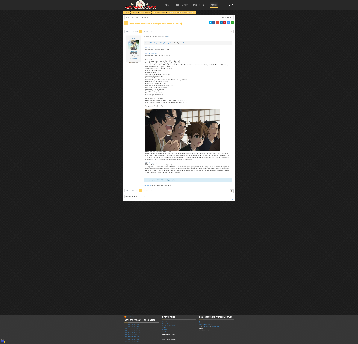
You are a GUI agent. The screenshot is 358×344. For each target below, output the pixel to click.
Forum (214, 5)
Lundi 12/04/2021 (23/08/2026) (132, 336)
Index (127, 17)
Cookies (164, 327)
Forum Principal (206, 326)
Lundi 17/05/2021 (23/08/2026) (132, 334)
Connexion (147, 185)
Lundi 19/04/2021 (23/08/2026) (132, 328)
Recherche (145, 17)
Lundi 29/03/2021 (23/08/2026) (132, 327)
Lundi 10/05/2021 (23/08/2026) (132, 330)
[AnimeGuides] (140, 5)
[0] (151, 48)
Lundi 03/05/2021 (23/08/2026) (132, 325)
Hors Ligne (133, 53)
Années (176, 5)
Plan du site (165, 322)
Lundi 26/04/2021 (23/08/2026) (132, 340)
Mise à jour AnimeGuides (205, 324)
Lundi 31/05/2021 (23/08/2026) (132, 332)
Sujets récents (135, 17)
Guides (166, 5)
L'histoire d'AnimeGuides (168, 325)
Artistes (185, 5)
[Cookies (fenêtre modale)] (3, 341)
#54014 (168, 36)
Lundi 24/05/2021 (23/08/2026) (132, 338)
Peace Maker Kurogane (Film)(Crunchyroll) (158, 43)
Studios (196, 5)
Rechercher (165, 329)
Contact (164, 331)
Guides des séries (215, 326)
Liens (205, 5)
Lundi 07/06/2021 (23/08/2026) (132, 342)
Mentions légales (166, 324)
